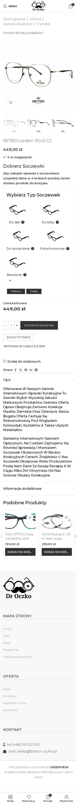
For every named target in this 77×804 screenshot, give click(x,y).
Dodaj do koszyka (39, 325)
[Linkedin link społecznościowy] (31, 370)
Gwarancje (10, 710)
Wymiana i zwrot (15, 703)
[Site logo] (38, 6)
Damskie (43, 24)
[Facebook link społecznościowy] (15, 370)
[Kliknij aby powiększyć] (10, 102)
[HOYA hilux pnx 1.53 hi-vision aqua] (57, 521)
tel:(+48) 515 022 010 (23, 745)
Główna (35, 19)
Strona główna (14, 19)
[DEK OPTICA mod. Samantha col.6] (20, 521)
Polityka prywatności (17, 657)
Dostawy (9, 696)
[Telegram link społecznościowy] (36, 370)
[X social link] (20, 370)
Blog (6, 643)
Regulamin (11, 649)
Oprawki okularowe (17, 24)
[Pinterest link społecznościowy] (26, 370)
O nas (7, 629)
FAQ (6, 636)
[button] (7, 75)
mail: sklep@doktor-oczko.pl (32, 751)
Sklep (7, 689)
